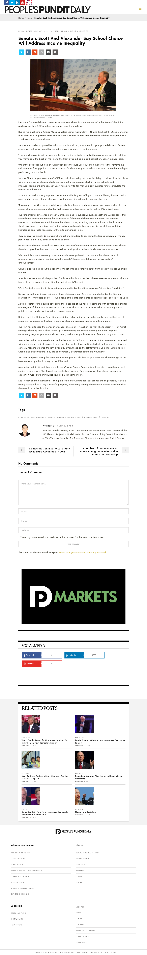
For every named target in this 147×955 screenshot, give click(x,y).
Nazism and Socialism (85, 812)
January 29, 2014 (41, 31)
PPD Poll (79, 876)
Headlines (23, 417)
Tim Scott (105, 417)
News (29, 17)
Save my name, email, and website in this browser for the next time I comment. (63, 537)
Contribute (81, 925)
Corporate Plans (18, 913)
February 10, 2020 (29, 817)
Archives (80, 907)
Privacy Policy (82, 859)
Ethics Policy (17, 865)
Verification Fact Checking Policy (26, 870)
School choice (74, 417)
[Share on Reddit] (34, 52)
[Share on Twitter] (21, 52)
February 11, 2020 (29, 781)
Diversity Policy (18, 882)
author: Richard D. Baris (63, 31)
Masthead (80, 870)
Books (78, 913)
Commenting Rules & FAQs (87, 853)
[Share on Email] (48, 52)
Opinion (79, 809)
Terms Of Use (82, 865)
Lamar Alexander (38, 417)
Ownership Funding (20, 894)
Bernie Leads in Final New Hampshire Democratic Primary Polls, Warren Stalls (45, 813)
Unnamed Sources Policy (22, 888)
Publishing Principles (20, 853)
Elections (26, 738)
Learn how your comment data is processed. (82, 552)
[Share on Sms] (41, 52)
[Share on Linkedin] (28, 52)
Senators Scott (91, 417)
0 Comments (82, 31)
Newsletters (16, 925)
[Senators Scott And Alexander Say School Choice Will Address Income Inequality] (27, 430)
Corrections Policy (20, 876)
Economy (26, 773)
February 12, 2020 (29, 746)
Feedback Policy (18, 859)
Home (21, 17)
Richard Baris (65, 425)
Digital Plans (17, 919)
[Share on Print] (55, 52)
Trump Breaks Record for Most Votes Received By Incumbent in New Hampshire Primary (44, 741)
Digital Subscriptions (85, 930)
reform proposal (56, 417)
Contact (79, 882)
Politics (28, 31)
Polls (24, 809)
